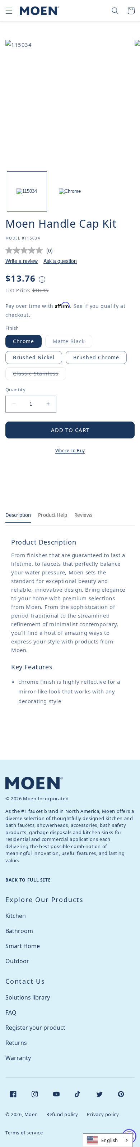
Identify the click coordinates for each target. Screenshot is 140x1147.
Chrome (23, 341)
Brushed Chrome (96, 357)
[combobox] (108, 1140)
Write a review (21, 260)
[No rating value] (25, 250)
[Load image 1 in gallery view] (27, 191)
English (109, 1140)
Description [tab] (18, 515)
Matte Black (72, 342)
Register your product (35, 1028)
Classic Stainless (39, 375)
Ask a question (60, 260)
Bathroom (19, 931)
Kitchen (15, 916)
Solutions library (27, 997)
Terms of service (24, 1132)
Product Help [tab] (52, 515)
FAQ (11, 1012)
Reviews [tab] (83, 515)
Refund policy (62, 1114)
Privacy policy (103, 1114)
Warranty (18, 1058)
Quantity (15, 389)
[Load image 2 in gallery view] (70, 191)
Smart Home (22, 946)
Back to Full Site (28, 880)
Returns (16, 1043)
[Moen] (34, 783)
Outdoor (17, 961)
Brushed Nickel (34, 357)
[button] (9, 11)
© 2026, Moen (21, 1114)
